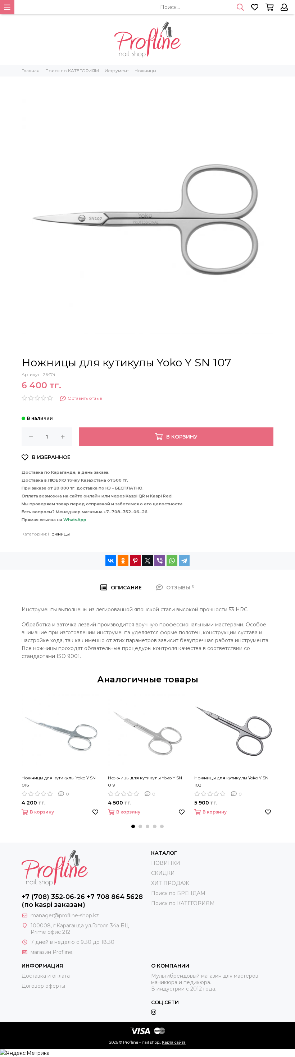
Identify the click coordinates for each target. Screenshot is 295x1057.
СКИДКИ (163, 873)
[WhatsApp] (172, 560)
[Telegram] (184, 560)
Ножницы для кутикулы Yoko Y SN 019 (145, 781)
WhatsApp (74, 519)
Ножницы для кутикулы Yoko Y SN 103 (231, 781)
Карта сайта (174, 1042)
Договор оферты (43, 986)
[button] (133, 826)
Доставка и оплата (46, 976)
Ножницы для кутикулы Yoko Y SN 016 (59, 781)
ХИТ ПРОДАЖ (170, 883)
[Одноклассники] (123, 560)
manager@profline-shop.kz (65, 915)
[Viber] (159, 560)
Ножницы (59, 534)
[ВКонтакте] (110, 560)
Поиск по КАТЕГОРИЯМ (183, 903)
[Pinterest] (135, 560)
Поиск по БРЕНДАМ (178, 893)
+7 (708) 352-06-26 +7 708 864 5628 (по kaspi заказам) (82, 901)
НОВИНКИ (165, 863)
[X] (147, 560)
